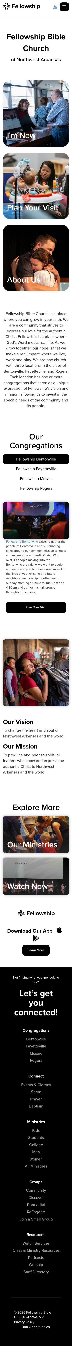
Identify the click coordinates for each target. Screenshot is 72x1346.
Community (36, 1190)
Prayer (36, 1099)
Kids (36, 1130)
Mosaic (36, 1053)
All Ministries (36, 1166)
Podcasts (36, 1257)
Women (36, 1159)
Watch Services (36, 1243)
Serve (36, 1092)
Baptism (36, 1106)
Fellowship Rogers (36, 488)
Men (36, 1152)
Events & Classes (36, 1085)
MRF (42, 1317)
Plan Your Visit (36, 607)
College (36, 1145)
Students (36, 1137)
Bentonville (36, 1039)
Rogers (36, 1060)
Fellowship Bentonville (36, 459)
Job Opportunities (36, 1326)
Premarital (36, 1204)
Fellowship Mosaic (36, 478)
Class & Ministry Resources (36, 1250)
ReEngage (36, 1212)
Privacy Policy (24, 1322)
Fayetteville (36, 1046)
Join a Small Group (36, 1219)
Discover (36, 1197)
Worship (36, 1264)
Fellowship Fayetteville (36, 469)
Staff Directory (36, 1272)
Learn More (36, 950)
